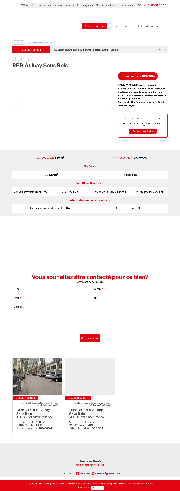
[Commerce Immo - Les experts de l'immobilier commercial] (90, 448)
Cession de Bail (31, 49)
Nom (16, 289)
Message (18, 306)
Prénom (98, 289)
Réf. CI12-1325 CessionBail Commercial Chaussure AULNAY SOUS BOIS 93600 (92, 404)
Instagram (114, 473)
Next (112, 107)
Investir (70, 5)
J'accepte (97, 487)
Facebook (85, 473)
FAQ (138, 5)
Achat (129, 26)
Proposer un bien (41, 5)
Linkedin (99, 473)
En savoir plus (83, 488)
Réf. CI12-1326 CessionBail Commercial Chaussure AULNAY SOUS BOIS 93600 (40, 404)
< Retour (18, 42)
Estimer (58, 5)
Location (114, 26)
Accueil (32, 42)
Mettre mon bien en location (143, 131)
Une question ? (91, 463)
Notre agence (85, 5)
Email (17, 297)
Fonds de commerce (151, 26)
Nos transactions (106, 5)
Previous (16, 107)
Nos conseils (126, 5)
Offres (24, 5)
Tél (95, 297)
